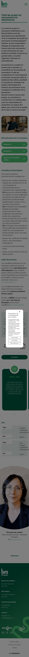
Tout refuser (14, 340)
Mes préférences (14, 343)
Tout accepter (14, 337)
